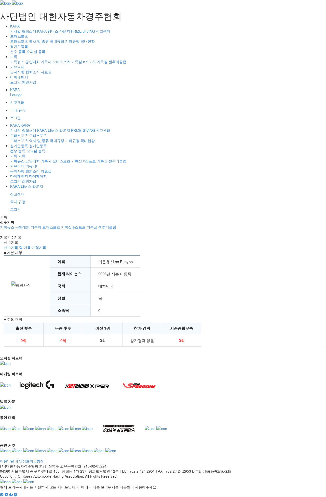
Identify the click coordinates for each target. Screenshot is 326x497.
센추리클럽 (117, 61)
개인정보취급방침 (29, 460)
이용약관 (7, 460)
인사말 (15, 31)
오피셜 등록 (35, 51)
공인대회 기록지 (38, 61)
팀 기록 (25, 247)
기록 (13, 56)
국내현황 (87, 41)
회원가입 (29, 81)
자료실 (46, 71)
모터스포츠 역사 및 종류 (29, 41)
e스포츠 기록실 (95, 61)
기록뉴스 (17, 61)
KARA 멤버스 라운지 (53, 31)
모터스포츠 (19, 36)
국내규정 (57, 41)
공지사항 (17, 71)
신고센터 (103, 31)
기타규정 (72, 41)
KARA (15, 26)
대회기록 (39, 247)
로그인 (15, 81)
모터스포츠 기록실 (67, 61)
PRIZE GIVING (83, 31)
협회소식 (32, 71)
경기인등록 (19, 46)
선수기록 (11, 247)
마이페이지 (19, 76)
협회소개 (29, 31)
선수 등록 (17, 51)
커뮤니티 (17, 66)
